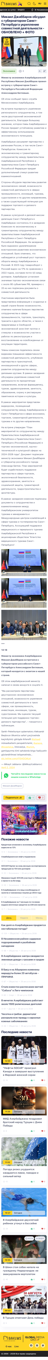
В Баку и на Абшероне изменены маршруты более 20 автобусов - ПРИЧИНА (20, 973)
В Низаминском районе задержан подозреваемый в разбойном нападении (21, 942)
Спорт (11, 995)
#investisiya (7, 747)
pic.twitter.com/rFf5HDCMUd (16, 758)
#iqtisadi (36, 739)
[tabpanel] (24, 975)
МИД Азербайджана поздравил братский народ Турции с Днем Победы (22, 1122)
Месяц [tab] (39, 918)
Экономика (9, 71)
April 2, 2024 (8, 767)
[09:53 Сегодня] (24, 1300)
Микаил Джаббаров (12, 786)
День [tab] (9, 918)
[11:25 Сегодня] (24, 1101)
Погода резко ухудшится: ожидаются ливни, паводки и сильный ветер (20, 1173)
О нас (9, 1346)
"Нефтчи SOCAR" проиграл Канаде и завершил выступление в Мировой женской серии (23, 1071)
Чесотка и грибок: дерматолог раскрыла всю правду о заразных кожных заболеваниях (21, 1018)
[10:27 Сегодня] (24, 1202)
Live (16, 1346)
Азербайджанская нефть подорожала (18, 857)
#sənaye (37, 743)
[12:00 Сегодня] (24, 1050)
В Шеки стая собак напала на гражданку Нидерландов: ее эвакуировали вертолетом (21, 1270)
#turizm (30, 747)
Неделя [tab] (24, 918)
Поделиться (12, 797)
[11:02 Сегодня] (24, 1151)
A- (40, 71)
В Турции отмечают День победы (23, 1317)
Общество (14, 933)
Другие (12, 1009)
